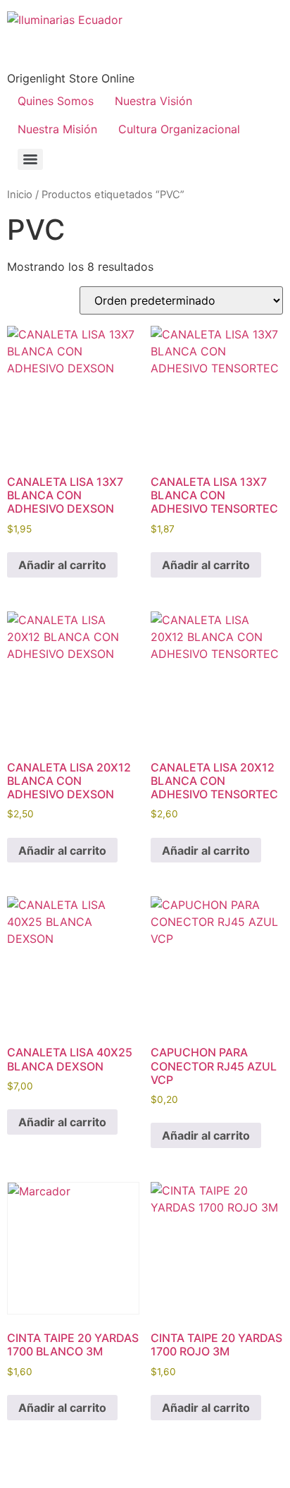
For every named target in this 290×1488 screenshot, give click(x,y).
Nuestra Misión (57, 129)
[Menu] (30, 159)
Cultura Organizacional (179, 129)
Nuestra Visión (153, 101)
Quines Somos (56, 101)
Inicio (19, 194)
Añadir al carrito (62, 565)
